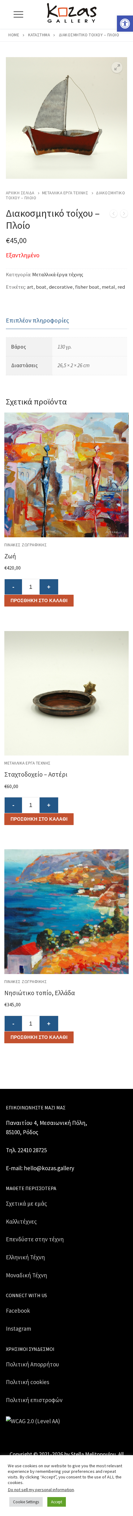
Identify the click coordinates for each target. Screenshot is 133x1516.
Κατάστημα (39, 35)
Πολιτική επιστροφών (34, 1400)
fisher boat (87, 287)
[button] (125, 24)
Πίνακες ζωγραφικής (25, 545)
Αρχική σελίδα (20, 193)
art (30, 287)
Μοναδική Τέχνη (26, 1275)
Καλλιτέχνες (21, 1221)
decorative (61, 287)
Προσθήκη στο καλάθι (39, 600)
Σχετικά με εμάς (26, 1203)
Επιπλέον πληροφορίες (37, 320)
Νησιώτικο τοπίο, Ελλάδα (39, 993)
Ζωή (10, 556)
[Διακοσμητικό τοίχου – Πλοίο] (124, 215)
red (121, 287)
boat (41, 287)
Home (13, 35)
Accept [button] (56, 1502)
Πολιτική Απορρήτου (32, 1364)
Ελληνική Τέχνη (25, 1257)
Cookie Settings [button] (26, 1502)
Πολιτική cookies (27, 1382)
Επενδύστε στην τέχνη (35, 1239)
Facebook (18, 1310)
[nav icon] (18, 14)
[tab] (37, 320)
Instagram (18, 1328)
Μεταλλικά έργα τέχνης (65, 193)
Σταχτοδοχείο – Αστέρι (35, 774)
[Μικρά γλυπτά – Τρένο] (113, 215)
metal (108, 287)
